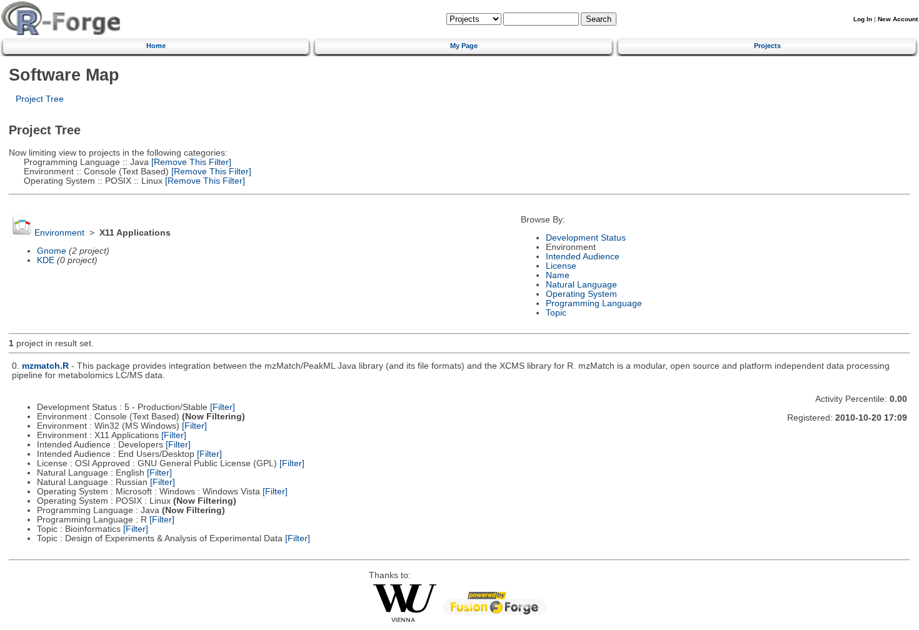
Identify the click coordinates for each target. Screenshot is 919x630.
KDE (45, 260)
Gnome (51, 251)
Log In (862, 19)
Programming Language (594, 303)
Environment (59, 233)
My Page (464, 45)
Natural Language (581, 284)
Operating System (581, 294)
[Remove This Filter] (190, 162)
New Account (898, 19)
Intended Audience (583, 256)
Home (156, 45)
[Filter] (222, 407)
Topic (556, 313)
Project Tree (40, 99)
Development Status (586, 237)
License (561, 266)
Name (558, 275)
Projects (767, 45)
